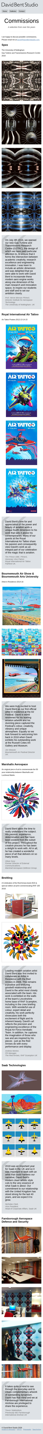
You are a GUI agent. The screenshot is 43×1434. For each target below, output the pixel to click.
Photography (27, 1429)
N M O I (19, 1429)
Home (5, 11)
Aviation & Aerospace (8, 1429)
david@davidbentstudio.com (28, 40)
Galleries (13, 11)
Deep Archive (37, 1429)
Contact (21, 11)
